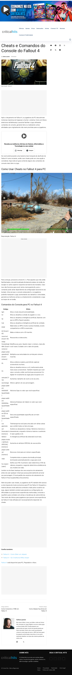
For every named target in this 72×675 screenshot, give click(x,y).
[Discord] (51, 45)
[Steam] (20, 641)
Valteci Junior (6, 56)
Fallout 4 (4, 562)
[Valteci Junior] (8, 630)
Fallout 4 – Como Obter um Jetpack (15, 554)
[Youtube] (60, 50)
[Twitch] (51, 50)
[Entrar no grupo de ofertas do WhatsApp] (36, 11)
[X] (23, 641)
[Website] (27, 641)
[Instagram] (17, 641)
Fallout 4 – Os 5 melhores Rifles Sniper (16, 558)
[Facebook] (55, 45)
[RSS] (64, 45)
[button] (70, 39)
